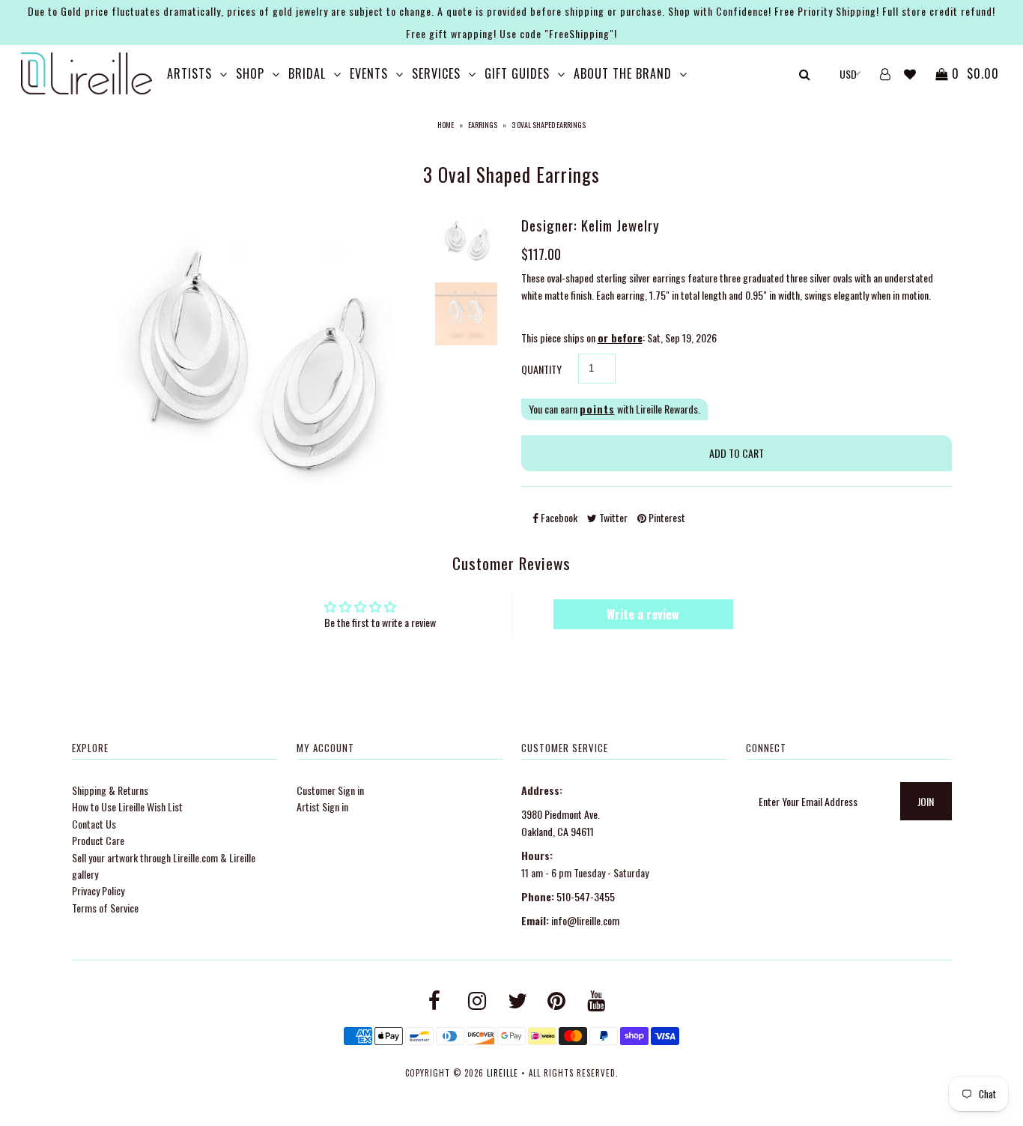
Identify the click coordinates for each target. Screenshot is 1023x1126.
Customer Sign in (330, 790)
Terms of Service (105, 907)
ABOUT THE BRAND (623, 73)
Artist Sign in (322, 806)
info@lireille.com (585, 920)
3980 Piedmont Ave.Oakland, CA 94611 (560, 822)
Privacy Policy (98, 890)
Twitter (612, 517)
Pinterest (665, 517)
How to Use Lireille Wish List (127, 806)
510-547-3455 (585, 896)
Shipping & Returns (110, 790)
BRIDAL (307, 73)
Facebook (557, 517)
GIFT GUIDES (517, 73)
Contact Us (94, 824)
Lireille (502, 1073)
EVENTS (369, 73)
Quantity (541, 369)
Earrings (482, 124)
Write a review (643, 614)
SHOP (250, 73)
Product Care (98, 840)
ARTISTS (189, 73)
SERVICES (436, 73)
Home (445, 124)
